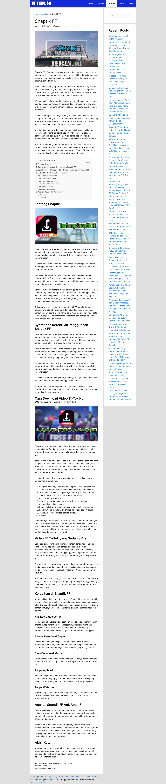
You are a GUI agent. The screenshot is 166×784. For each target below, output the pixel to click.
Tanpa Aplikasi (47, 186)
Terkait (43, 198)
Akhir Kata (42, 195)
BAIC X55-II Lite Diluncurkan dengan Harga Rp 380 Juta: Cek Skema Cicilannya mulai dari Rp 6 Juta (119, 239)
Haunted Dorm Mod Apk (45, 768)
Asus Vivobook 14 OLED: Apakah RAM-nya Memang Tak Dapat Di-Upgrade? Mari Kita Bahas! (120, 339)
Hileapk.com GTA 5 (43, 766)
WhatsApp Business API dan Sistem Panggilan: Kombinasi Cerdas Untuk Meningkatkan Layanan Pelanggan (120, 306)
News (131, 3)
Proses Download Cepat (51, 181)
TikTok (69, 763)
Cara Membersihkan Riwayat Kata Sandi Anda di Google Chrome (119, 327)
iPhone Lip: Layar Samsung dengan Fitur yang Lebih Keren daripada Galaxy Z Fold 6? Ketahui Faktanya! (119, 187)
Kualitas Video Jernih (49, 178)
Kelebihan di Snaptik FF (47, 176)
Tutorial (101, 3)
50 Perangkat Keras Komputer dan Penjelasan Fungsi (117, 57)
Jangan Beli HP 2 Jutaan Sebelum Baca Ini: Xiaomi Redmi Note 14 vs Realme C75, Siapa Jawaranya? (120, 291)
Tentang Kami (36, 776)
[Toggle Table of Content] (86, 161)
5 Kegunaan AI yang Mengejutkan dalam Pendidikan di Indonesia (119, 318)
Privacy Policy (51, 776)
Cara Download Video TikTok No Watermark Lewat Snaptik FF (63, 170)
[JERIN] (42, 3)
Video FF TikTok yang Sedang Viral (52, 173)
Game (122, 3)
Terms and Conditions (69, 776)
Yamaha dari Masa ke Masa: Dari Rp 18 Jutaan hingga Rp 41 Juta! (120, 227)
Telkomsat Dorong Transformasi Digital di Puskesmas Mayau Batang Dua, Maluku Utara (119, 381)
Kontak (95, 776)
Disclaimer (85, 776)
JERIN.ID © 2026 (38, 782)
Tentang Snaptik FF (45, 164)
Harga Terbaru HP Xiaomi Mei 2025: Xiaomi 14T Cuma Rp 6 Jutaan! (120, 266)
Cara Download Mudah (50, 184)
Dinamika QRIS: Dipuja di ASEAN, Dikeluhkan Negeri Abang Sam (120, 251)
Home (37, 14)
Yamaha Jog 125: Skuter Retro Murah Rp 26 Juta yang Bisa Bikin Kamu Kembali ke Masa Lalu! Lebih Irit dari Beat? (120, 106)
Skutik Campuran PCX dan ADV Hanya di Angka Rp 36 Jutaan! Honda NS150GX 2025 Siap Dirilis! (119, 202)
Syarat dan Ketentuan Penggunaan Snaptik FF (57, 167)
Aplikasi (112, 3)
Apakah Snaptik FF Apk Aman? (50, 192)
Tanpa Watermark (48, 189)
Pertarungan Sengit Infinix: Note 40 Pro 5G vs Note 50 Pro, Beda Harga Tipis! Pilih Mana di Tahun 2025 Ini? (119, 354)
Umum (90, 3)
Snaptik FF (48, 763)
